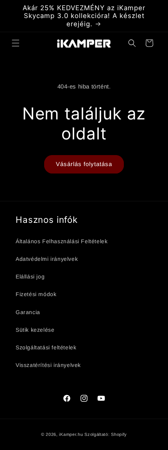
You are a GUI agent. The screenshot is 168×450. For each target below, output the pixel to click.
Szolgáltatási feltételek (46, 347)
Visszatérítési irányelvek (48, 365)
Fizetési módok (36, 294)
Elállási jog (30, 276)
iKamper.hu (71, 434)
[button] (15, 43)
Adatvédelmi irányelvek (47, 259)
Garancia (28, 312)
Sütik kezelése (35, 330)
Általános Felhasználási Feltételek (61, 241)
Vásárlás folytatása (84, 164)
